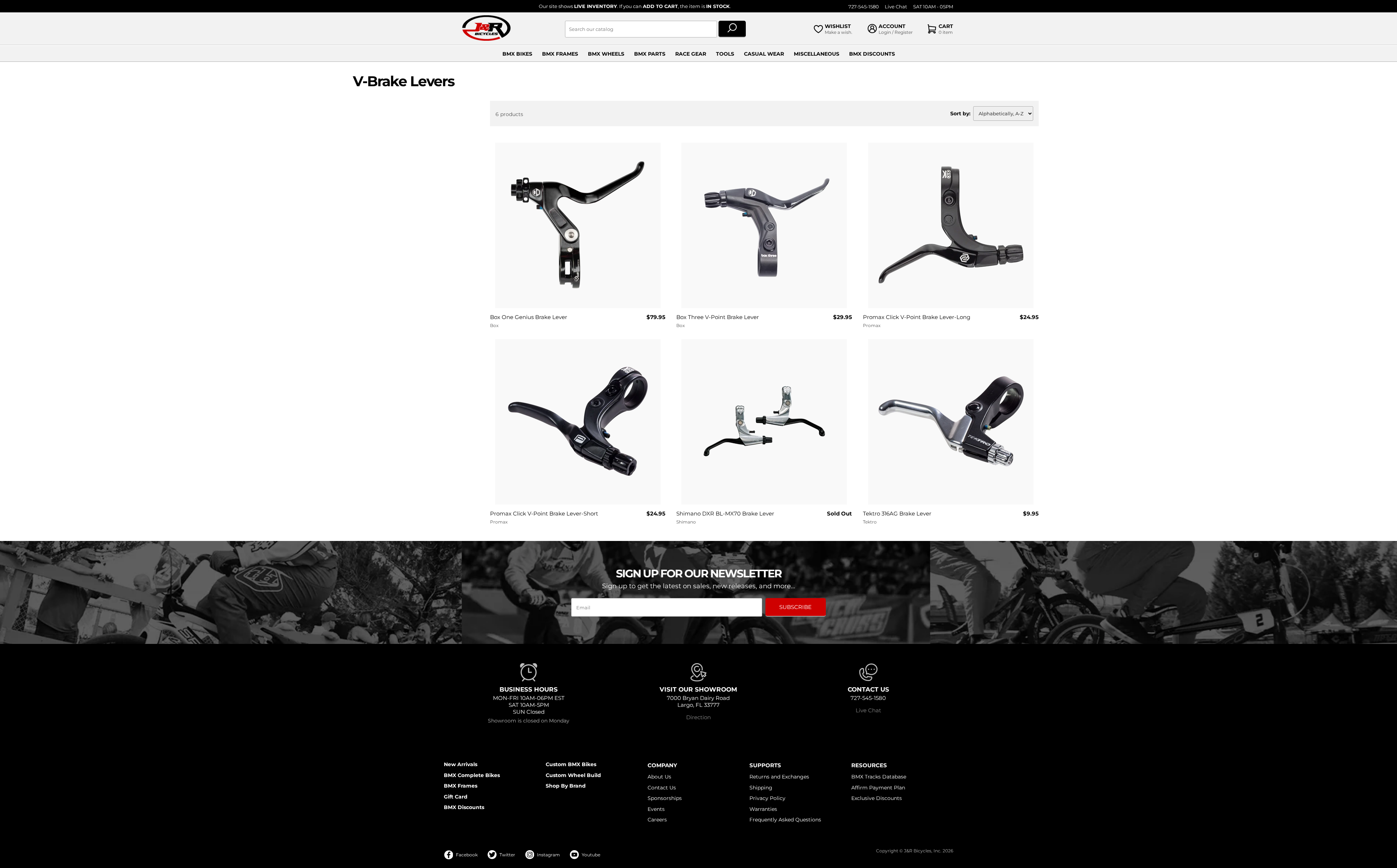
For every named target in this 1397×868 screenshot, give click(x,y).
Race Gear (690, 54)
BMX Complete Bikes (472, 775)
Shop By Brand (566, 786)
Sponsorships (665, 798)
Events (656, 809)
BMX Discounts (872, 54)
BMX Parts (649, 54)
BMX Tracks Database (878, 777)
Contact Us (662, 788)
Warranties (763, 809)
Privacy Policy (767, 798)
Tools (725, 54)
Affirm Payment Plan (878, 788)
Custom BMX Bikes (571, 764)
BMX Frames (560, 54)
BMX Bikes (517, 54)
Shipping (760, 788)
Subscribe (795, 607)
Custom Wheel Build (573, 775)
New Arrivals (460, 764)
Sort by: (960, 113)
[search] (732, 29)
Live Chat (896, 6)
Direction (698, 717)
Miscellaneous (816, 54)
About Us (659, 777)
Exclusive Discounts (876, 798)
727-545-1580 (863, 6)
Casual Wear (764, 54)
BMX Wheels (606, 54)
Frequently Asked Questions (785, 820)
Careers (657, 820)
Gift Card (455, 797)
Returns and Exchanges (779, 777)
